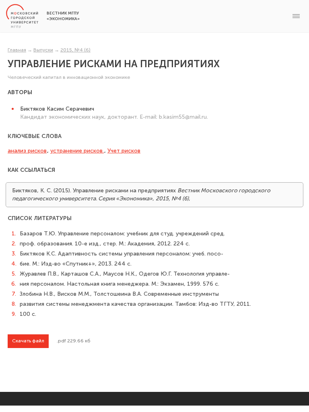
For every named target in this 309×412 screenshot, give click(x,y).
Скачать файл (28, 341)
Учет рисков (123, 150)
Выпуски (43, 50)
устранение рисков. (77, 150)
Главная (17, 50)
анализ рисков (27, 150)
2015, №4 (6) (75, 50)
